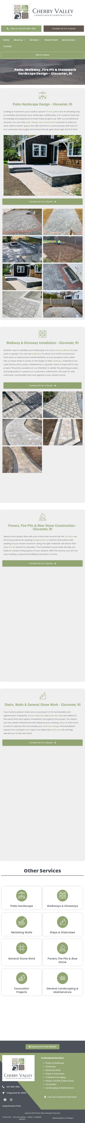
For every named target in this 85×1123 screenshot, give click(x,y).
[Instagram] (11, 1099)
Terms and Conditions (19, 1117)
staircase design (51, 726)
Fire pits (69, 536)
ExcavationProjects (21, 990)
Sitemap (30, 1117)
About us (18, 40)
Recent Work (51, 40)
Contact (7, 46)
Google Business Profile (11, 1106)
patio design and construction (41, 122)
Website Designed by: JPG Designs (63, 1118)
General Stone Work (21, 958)
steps (62, 722)
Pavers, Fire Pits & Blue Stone (62, 960)
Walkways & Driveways (62, 906)
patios (43, 540)
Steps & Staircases (62, 932)
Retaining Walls (21, 932)
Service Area (68, 40)
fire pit (12, 547)
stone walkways (36, 715)
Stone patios (52, 111)
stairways (53, 715)
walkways (37, 353)
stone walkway (62, 350)
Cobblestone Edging (56, 1077)
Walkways (59, 1063)
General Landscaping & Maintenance (62, 990)
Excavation (51, 1084)
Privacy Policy (7, 1117)
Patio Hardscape (21, 906)
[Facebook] (5, 1099)
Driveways (51, 1066)
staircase (56, 729)
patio (27, 729)
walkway (57, 360)
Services (34, 40)
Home (6, 40)
